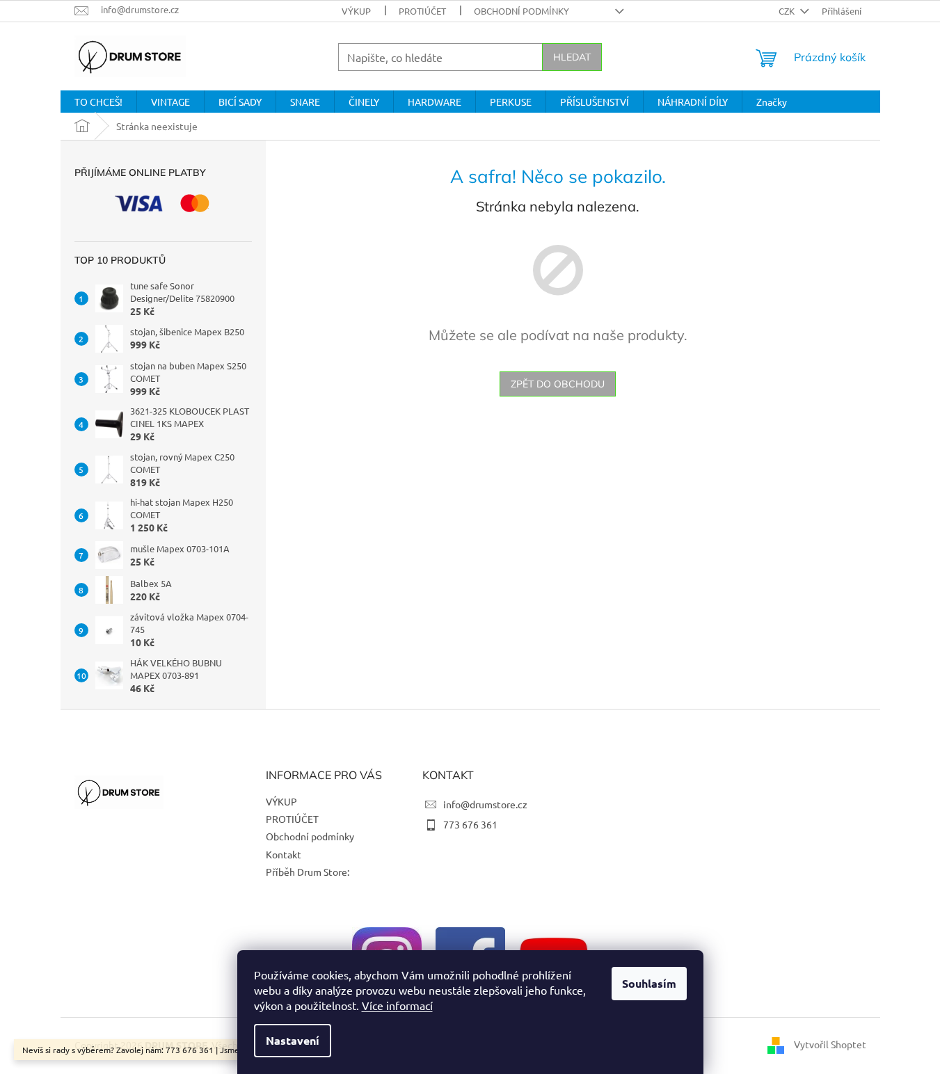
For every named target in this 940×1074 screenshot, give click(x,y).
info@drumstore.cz (485, 804)
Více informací (397, 1005)
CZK (788, 11)
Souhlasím (649, 983)
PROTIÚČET (422, 11)
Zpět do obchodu (558, 384)
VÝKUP (356, 11)
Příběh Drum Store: (307, 871)
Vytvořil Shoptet (830, 1044)
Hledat (572, 57)
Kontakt (283, 854)
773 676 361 (470, 824)
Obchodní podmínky (521, 11)
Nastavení (292, 1040)
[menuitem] (98, 101)
